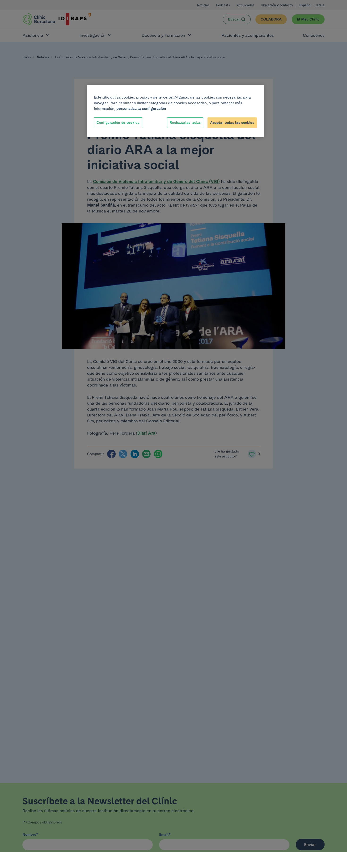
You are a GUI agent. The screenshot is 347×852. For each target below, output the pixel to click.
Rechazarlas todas (185, 123)
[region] (175, 111)
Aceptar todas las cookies (232, 123)
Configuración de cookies (118, 123)
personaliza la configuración (141, 108)
